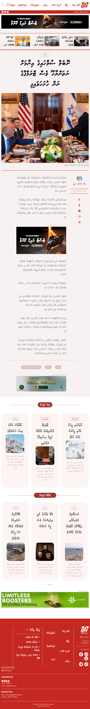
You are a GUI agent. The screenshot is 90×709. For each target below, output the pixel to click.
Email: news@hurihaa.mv (9, 686)
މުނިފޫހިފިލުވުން (35, 5)
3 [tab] (40, 584)
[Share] (79, 222)
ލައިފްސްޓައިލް (22, 5)
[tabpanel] (74, 541)
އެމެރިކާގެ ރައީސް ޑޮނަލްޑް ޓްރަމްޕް (31, 367)
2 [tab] (45, 584)
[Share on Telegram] (79, 211)
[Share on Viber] (79, 217)
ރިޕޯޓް (66, 5)
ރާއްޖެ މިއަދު (76, 5)
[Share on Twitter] (79, 200)
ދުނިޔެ (58, 367)
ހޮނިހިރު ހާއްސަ (56, 5)
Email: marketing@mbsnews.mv (12, 695)
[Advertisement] (45, 22)
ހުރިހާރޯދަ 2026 (32, 642)
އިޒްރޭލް (45, 55)
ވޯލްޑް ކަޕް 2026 (32, 637)
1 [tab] (49, 584)
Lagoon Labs (46, 706)
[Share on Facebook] (79, 205)
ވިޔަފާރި (45, 5)
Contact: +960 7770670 (9, 697)
